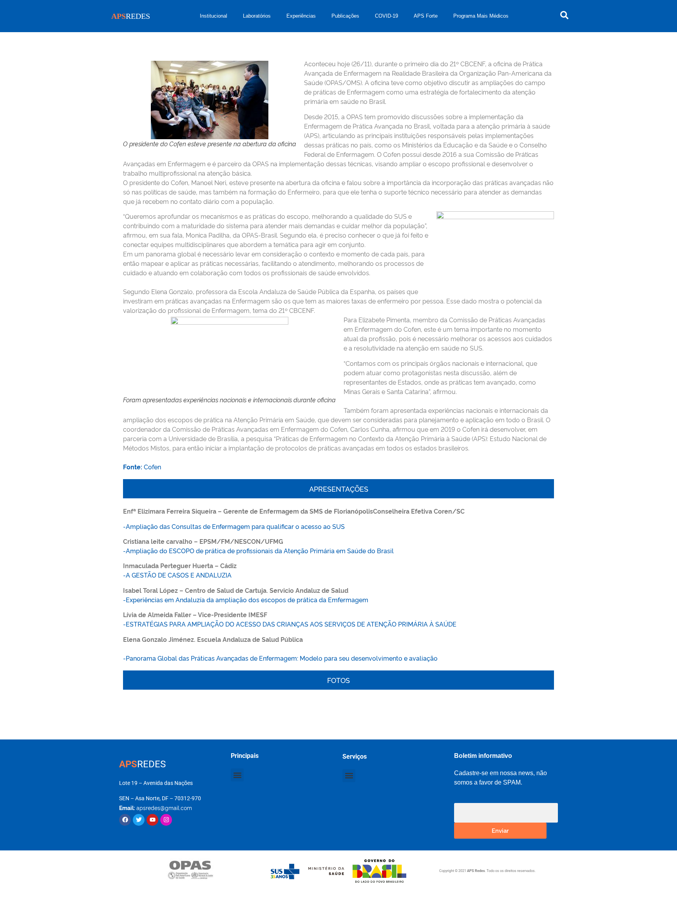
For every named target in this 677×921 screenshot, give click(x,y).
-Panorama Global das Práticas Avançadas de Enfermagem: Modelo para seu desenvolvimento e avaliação (280, 658)
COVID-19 (386, 16)
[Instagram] (166, 820)
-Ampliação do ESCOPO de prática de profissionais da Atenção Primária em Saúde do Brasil (258, 550)
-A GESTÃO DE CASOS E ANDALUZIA (178, 574)
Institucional (213, 16)
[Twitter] (139, 820)
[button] (237, 774)
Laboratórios (257, 16)
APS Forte (426, 16)
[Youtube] (152, 820)
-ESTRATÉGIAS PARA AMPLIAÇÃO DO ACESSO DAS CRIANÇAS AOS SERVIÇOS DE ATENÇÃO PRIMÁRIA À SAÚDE (289, 623)
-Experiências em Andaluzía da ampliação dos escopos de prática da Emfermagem (245, 599)
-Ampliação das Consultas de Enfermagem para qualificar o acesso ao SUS (234, 526)
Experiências (301, 16)
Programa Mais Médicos (481, 16)
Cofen (142, 466)
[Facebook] (125, 820)
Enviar (500, 830)
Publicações (345, 16)
